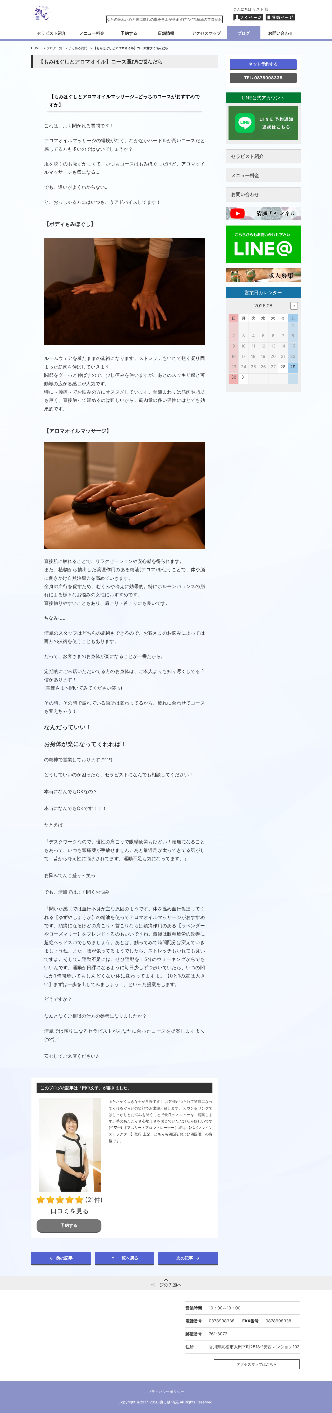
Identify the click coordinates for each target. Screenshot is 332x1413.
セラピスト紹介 (51, 33)
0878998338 (221, 1320)
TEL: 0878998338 (263, 77)
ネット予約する (263, 64)
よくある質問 (77, 48)
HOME (35, 48)
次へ (294, 306)
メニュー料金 (91, 33)
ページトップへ (166, 1283)
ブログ (243, 33)
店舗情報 (166, 33)
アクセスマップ (206, 33)
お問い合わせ (280, 33)
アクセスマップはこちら (257, 1364)
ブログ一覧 (54, 48)
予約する (129, 33)
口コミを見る (70, 1211)
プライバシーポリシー (166, 1391)
